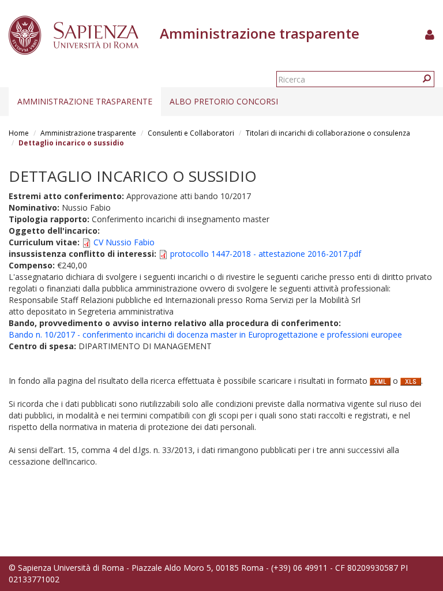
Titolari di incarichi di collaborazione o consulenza (328, 133)
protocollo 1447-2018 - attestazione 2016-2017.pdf (265, 253)
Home (19, 133)
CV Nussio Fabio (124, 242)
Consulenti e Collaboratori (191, 133)
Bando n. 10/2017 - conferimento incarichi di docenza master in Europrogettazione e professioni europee (205, 334)
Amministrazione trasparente (84, 101)
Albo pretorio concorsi (224, 101)
